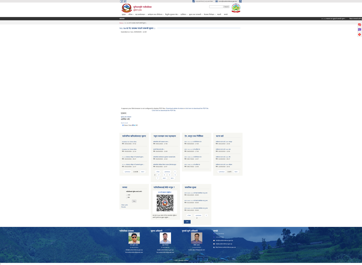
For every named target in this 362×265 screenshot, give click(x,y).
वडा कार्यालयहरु (140, 14)
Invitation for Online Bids (129, 141)
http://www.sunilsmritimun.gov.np (226, 247)
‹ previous (127, 171)
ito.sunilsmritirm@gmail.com (134, 252)
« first (157, 171)
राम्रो (129, 195)
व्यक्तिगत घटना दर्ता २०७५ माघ (223, 149)
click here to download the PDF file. (197, 108)
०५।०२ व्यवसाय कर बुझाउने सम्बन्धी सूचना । (324, 18)
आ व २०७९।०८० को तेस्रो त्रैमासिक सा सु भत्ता (195, 193)
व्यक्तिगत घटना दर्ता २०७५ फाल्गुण (224, 141)
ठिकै (129, 197)
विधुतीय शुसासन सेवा (171, 14)
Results (123, 207)
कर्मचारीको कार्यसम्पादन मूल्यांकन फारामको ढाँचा (164, 157)
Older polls (124, 205)
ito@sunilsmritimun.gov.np (165, 250)
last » (172, 178)
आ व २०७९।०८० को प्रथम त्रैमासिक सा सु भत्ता (196, 208)
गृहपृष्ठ (124, 14)
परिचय (130, 14)
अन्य (187, 222)
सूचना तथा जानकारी (195, 14)
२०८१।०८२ (124, 123)
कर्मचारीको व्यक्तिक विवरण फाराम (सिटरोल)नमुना (164, 164)
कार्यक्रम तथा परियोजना (155, 14)
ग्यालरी (219, 14)
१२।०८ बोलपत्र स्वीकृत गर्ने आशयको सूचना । (133, 164)
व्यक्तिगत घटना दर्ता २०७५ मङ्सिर (224, 164)
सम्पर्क (226, 14)
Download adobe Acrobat (174, 108)
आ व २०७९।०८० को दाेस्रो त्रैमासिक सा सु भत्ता (195, 200)
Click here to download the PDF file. (164, 110)
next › (143, 171)
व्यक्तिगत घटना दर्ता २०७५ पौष (223, 157)
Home (121, 23)
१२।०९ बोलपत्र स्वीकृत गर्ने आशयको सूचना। (133, 157)
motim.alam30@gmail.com (196, 250)
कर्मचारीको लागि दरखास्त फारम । (161, 141)
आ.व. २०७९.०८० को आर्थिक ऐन (192, 164)
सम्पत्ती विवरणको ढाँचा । (159, 149)
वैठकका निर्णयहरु (209, 14)
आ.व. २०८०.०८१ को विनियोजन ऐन (192, 141)
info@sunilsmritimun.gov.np (134, 250)
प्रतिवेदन (183, 14)
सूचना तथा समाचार (126, 117)
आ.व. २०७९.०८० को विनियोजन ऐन (192, 157)
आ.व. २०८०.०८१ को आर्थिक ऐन (192, 149)
